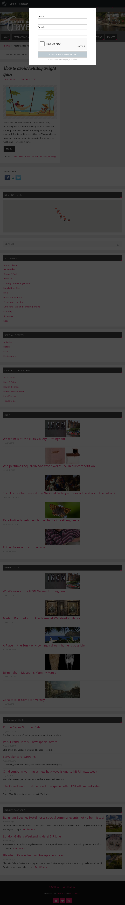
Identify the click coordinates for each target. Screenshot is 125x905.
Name (41, 16)
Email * (42, 27)
